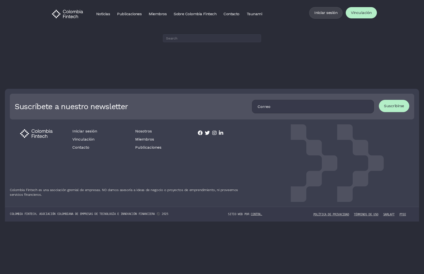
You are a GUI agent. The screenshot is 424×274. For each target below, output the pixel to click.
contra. (256, 214)
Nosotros (143, 131)
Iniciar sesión (325, 12)
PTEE (402, 214)
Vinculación (361, 12)
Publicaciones (129, 14)
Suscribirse (394, 106)
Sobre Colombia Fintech (195, 14)
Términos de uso (366, 214)
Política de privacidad (331, 214)
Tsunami (254, 14)
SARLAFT (389, 214)
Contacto (231, 14)
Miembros (158, 14)
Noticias (103, 14)
